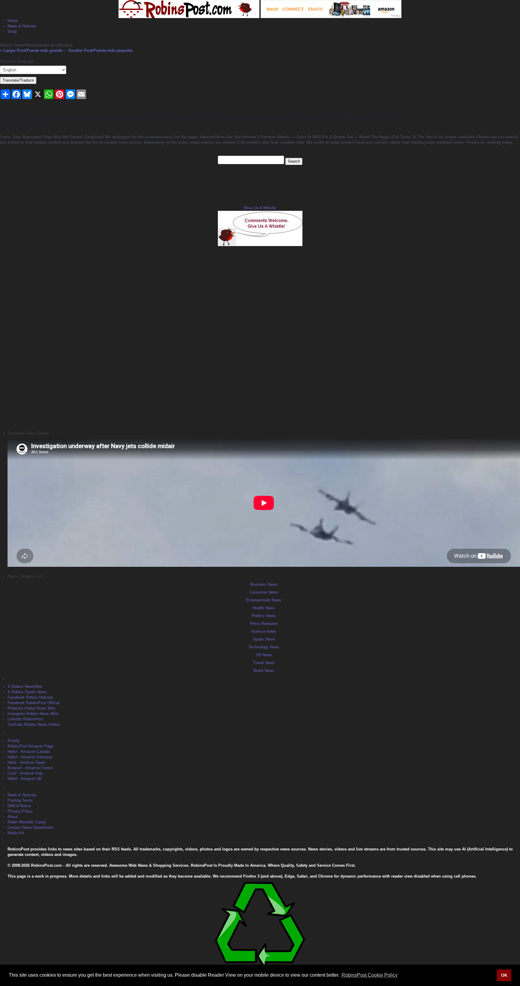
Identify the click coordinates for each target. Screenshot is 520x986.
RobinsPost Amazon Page (30, 746)
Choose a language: (17, 61)
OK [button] (504, 975)
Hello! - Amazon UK (25, 778)
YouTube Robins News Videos (34, 724)
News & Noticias (22, 26)
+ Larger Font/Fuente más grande (31, 50)
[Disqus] (260, 337)
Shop (12, 31)
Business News (263, 584)
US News (264, 655)
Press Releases (264, 623)
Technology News (264, 647)
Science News (263, 631)
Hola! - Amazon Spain (26, 762)
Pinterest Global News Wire (31, 708)
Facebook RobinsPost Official (34, 702)
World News (263, 670)
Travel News (264, 662)
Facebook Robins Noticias (30, 697)
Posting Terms (20, 800)
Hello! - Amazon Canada (29, 751)
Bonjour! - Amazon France (30, 768)
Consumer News (263, 592)
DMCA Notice (19, 805)
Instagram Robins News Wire (33, 713)
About (13, 816)
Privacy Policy (20, 811)
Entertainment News (263, 600)
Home (13, 20)
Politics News (264, 615)
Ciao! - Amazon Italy (25, 773)
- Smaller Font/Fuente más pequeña (99, 50)
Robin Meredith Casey (27, 822)
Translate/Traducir (18, 80)
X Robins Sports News (27, 692)
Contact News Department (30, 827)
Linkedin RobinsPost (25, 719)
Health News (264, 608)
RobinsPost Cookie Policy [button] (370, 975)
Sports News (264, 639)
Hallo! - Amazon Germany (30, 757)
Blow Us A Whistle (260, 208)
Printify (14, 740)
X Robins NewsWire (25, 686)
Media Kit (16, 833)
